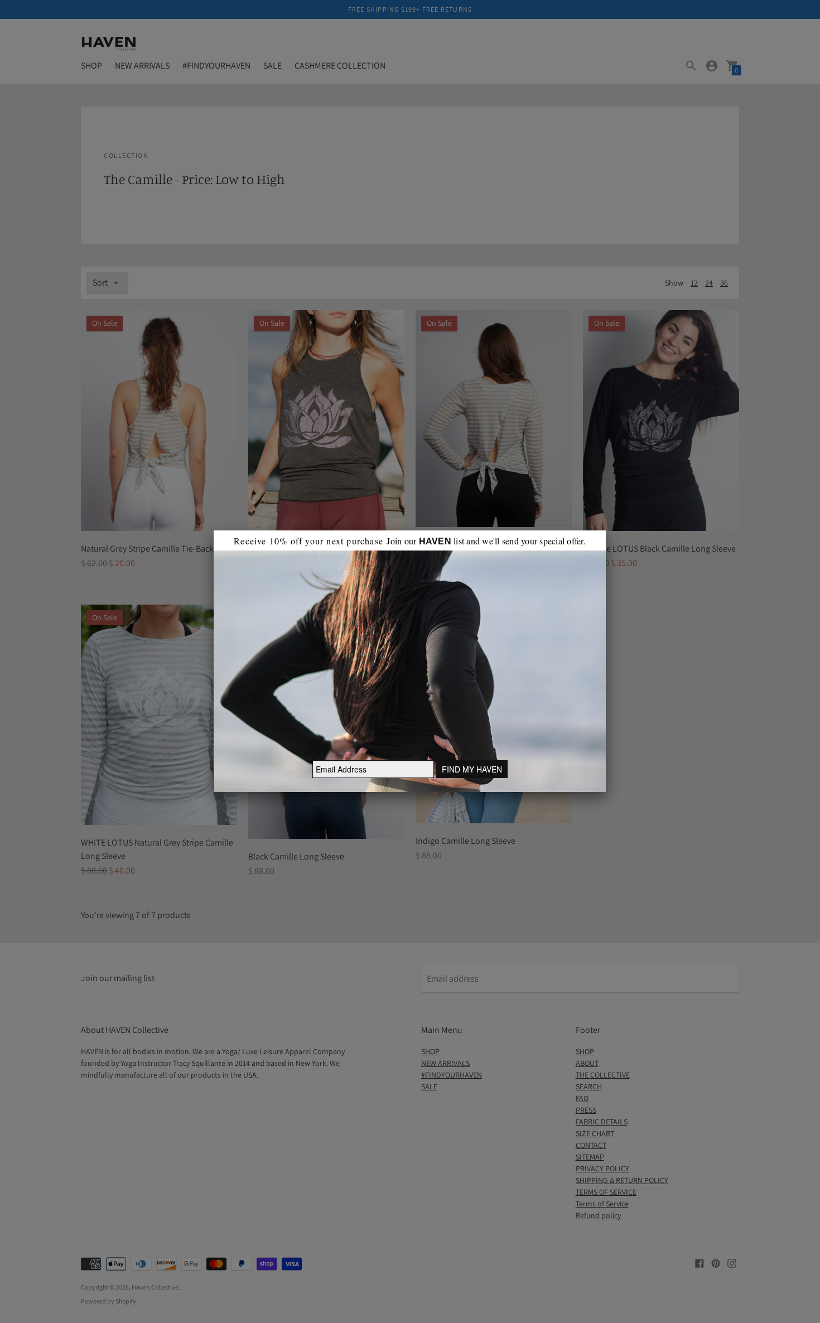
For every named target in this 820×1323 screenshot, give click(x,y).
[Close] (606, 530)
